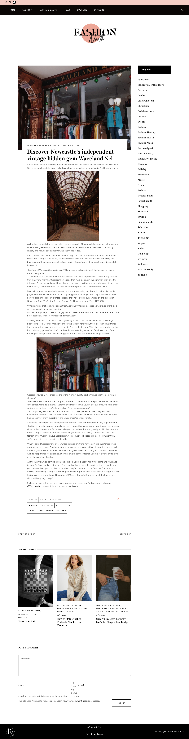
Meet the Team (94, 734)
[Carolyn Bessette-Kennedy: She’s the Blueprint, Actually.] (113, 578)
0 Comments (65, 145)
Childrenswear (146, 100)
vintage (49, 511)
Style (58, 505)
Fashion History (103, 608)
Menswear (23, 614)
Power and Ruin (27, 621)
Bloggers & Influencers (151, 84)
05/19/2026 (22, 617)
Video (141, 248)
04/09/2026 (100, 615)
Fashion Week (145, 142)
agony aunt (144, 79)
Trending (69, 612)
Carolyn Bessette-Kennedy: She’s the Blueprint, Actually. (112, 620)
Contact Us (94, 727)
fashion (43, 500)
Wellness (142, 264)
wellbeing (143, 253)
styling (67, 505)
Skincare (143, 211)
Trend (31, 511)
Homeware (144, 164)
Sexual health (145, 200)
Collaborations (146, 111)
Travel (141, 232)
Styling (32, 614)
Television (143, 227)
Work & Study (145, 269)
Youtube (142, 274)
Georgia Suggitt (49, 145)
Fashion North (34, 611)
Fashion (22, 611)
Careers (142, 90)
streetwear (47, 505)
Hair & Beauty (146, 153)
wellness (142, 258)
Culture (61, 605)
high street (55, 500)
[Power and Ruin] (35, 581)
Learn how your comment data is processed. (78, 701)
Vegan (141, 243)
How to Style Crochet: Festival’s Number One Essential (69, 622)
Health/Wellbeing (147, 158)
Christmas (143, 105)
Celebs (99, 605)
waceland (61, 511)
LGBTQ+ (142, 169)
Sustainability (145, 222)
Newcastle (34, 505)
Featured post (103, 612)
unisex (40, 511)
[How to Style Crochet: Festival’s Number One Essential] (74, 578)
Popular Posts (145, 195)
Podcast (142, 190)
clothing (33, 500)
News (141, 185)
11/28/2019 (31, 145)
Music (74, 608)
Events (69, 605)
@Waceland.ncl (34, 486)
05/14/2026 (61, 615)
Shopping (82, 608)
